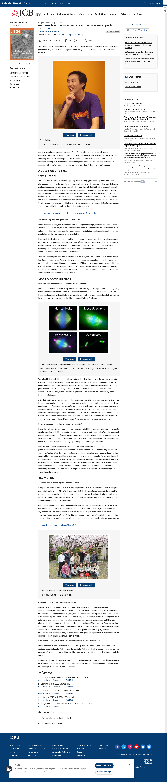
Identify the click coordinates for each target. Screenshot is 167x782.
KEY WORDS (15, 80)
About (113, 14)
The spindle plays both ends (133, 104)
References (14, 84)
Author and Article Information (49, 32)
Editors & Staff (57, 745)
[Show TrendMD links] (156, 181)
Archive (12, 752)
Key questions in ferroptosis (133, 135)
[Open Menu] (17, 3)
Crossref (56, 680)
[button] (58, 40)
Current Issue (14, 749)
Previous (15, 64)
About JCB (32, 755)
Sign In (157, 4)
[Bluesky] (149, 746)
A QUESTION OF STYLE (19, 73)
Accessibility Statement (61, 752)
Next (29, 64)
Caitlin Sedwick (43, 29)
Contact (79, 752)
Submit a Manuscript (35, 745)
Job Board (137, 14)
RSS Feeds (102, 749)
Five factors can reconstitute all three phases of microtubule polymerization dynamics (138, 45)
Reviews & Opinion (66, 14)
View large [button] (69, 135)
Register (151, 4)
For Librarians (33, 752)
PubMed (69, 680)
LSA (69, 3)
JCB (39, 3)
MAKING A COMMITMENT (20, 77)
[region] (71, 768)
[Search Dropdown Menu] (144, 3)
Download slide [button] (86, 135)
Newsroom (81, 755)
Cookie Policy (57, 755)
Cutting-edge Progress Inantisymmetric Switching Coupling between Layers (140, 145)
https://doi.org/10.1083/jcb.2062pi (73, 35)
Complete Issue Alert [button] (132, 82)
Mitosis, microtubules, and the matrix (136, 127)
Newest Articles (15, 745)
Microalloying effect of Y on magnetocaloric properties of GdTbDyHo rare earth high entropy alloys (139, 168)
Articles (48, 14)
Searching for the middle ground (134, 109)
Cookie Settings (104, 772)
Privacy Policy (103, 745)
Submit (124, 14)
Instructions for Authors (36, 749)
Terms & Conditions (84, 745)
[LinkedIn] (143, 746)
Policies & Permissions (60, 749)
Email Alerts (101, 14)
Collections (84, 14)
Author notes (15, 87)
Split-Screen (46, 40)
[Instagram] (130, 746)
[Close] (129, 764)
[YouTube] (136, 746)
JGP (54, 3)
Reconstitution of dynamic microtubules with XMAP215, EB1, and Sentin (139, 61)
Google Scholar (44, 680)
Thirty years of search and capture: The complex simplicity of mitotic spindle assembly (140, 118)
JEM (47, 3)
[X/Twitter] (123, 746)
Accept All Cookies (104, 765)
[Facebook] (117, 746)
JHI (61, 3)
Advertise (80, 749)
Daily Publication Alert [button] (133, 86)
